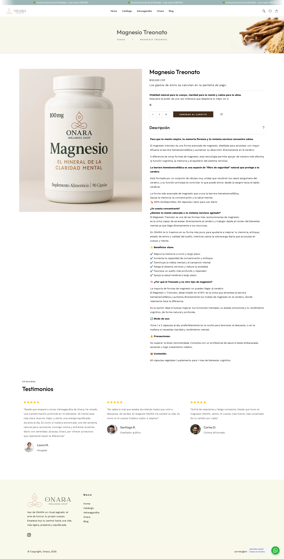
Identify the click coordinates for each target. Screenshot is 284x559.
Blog (85, 521)
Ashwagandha (91, 512)
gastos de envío (166, 85)
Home (86, 503)
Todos (121, 40)
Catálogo (88, 508)
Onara (86, 517)
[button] (276, 11)
